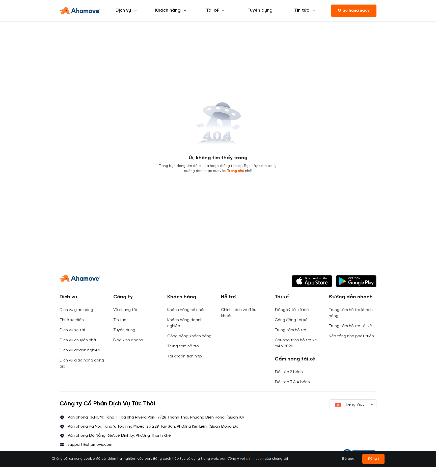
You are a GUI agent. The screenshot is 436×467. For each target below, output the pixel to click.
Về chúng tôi (125, 310)
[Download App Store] (312, 281)
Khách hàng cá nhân (186, 310)
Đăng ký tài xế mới (292, 310)
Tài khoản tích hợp (184, 356)
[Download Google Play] (356, 281)
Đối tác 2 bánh (289, 372)
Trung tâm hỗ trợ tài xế (350, 326)
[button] (312, 281)
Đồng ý (373, 459)
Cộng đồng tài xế (291, 320)
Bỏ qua (348, 459)
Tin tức (119, 320)
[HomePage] (80, 10)
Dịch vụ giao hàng (76, 310)
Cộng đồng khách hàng (189, 336)
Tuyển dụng (260, 10)
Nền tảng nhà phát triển (351, 336)
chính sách (255, 459)
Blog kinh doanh (128, 340)
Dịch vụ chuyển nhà (78, 340)
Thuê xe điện (72, 320)
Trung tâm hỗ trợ (183, 346)
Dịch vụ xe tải (72, 330)
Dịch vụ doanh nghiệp (80, 350)
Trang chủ (235, 171)
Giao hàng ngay (354, 10)
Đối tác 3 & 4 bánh (292, 382)
